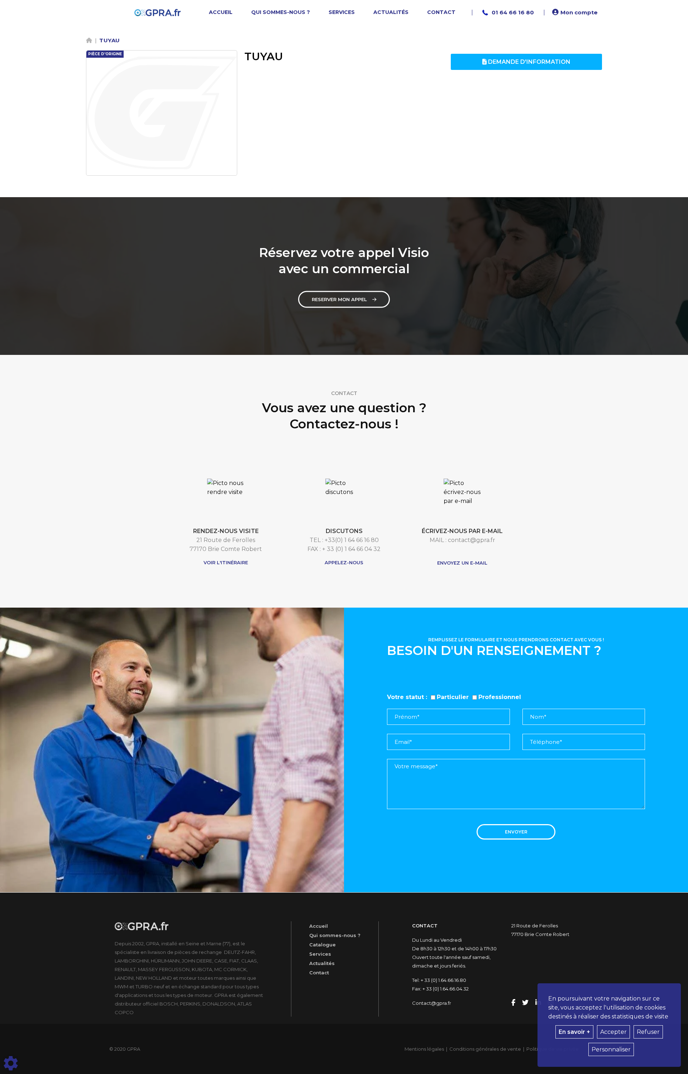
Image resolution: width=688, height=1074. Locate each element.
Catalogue (322, 944)
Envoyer (516, 832)
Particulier (453, 697)
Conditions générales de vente (485, 1049)
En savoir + (574, 1031)
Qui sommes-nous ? (334, 935)
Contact (319, 972)
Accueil (318, 926)
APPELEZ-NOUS (344, 562)
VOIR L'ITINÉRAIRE (226, 562)
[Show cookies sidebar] (11, 1063)
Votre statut (405, 697)
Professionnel (499, 697)
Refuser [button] (648, 1031)
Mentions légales (424, 1049)
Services (320, 954)
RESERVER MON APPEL (339, 299)
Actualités (322, 963)
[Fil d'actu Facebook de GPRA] (514, 1003)
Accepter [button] (613, 1031)
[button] (576, 12)
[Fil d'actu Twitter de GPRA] (526, 1003)
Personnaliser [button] (611, 1049)
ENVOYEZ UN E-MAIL (462, 563)
